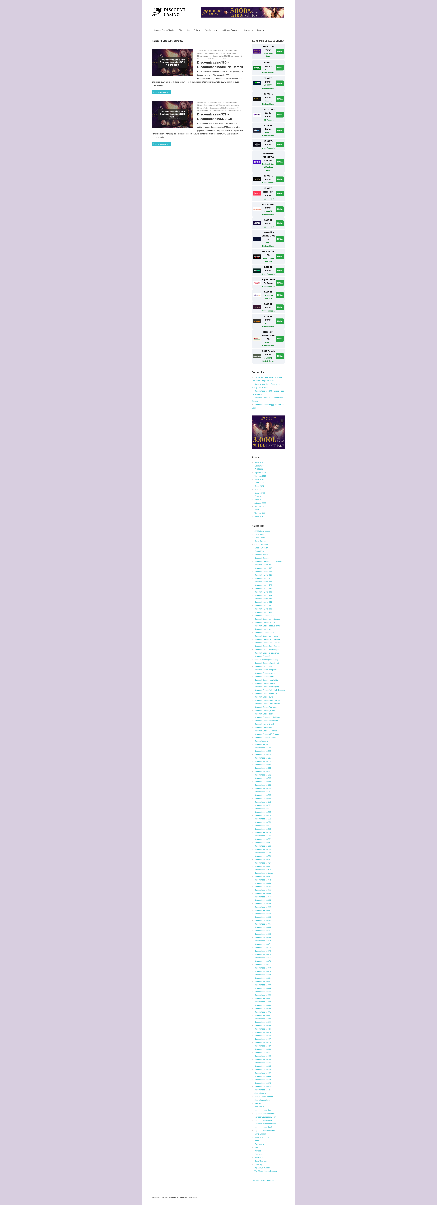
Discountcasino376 (262, 961)
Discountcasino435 (262, 1066)
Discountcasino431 (262, 1053)
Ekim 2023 (258, 466)
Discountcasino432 (262, 1056)
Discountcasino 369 (262, 798)
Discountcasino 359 (262, 765)
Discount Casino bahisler (265, 622)
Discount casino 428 (263, 582)
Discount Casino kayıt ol (264, 673)
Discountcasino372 (262, 948)
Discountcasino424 (262, 1029)
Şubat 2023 (259, 483)
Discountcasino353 (262, 883)
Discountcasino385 (262, 992)
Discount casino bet (262, 629)
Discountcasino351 (262, 876)
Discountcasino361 (262, 910)
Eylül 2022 (258, 500)
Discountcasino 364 (262, 782)
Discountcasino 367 (262, 792)
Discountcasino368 (262, 934)
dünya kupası (260, 1093)
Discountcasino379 (219, 111)
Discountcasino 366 (262, 788)
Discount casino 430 (263, 588)
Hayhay (257, 1103)
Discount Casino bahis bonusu (267, 619)
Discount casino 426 (263, 575)
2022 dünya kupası (262, 531)
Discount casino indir (263, 666)
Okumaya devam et (160, 92)
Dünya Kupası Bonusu (263, 1097)
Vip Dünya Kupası (262, 1168)
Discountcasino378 (217, 102)
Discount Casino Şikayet (227, 53)
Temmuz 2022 (260, 506)
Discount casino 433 (263, 592)
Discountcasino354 (262, 887)
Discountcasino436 (262, 1069)
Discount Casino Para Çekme (267, 700)
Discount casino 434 (263, 595)
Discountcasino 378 (217, 108)
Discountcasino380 (217, 50)
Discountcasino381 (204, 59)
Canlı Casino (259, 538)
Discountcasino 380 (204, 56)
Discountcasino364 (262, 920)
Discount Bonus (261, 555)
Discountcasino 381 (220, 56)
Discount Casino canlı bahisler (267, 639)
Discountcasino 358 (262, 761)
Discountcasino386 (262, 995)
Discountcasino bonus (263, 873)
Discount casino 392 (263, 568)
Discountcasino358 (262, 900)
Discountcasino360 (262, 907)
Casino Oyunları (261, 548)
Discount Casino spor (263, 714)
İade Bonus (259, 1107)
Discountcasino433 (262, 1059)
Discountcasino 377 (262, 826)
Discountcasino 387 (262, 859)
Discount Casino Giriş (188, 30)
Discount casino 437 (263, 605)
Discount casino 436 (263, 602)
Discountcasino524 (262, 1086)
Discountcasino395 (262, 1025)
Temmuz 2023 (260, 476)
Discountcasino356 (262, 893)
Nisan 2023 (259, 479)
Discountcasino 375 (262, 819)
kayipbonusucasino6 (263, 1127)
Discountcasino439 (262, 1080)
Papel (256, 1141)
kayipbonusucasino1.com (265, 1117)
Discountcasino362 (262, 914)
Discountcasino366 (262, 927)
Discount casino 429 (263, 585)
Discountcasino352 (262, 880)
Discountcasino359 (262, 903)
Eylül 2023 (258, 469)
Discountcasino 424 (262, 863)
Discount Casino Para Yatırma (267, 704)
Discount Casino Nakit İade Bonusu (269, 690)
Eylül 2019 (258, 517)
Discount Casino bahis (264, 616)
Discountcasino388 (262, 1002)
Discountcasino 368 (262, 795)
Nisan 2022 (259, 510)
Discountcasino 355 (262, 751)
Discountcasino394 (262, 1022)
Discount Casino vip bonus (265, 731)
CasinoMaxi (259, 551)
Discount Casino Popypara (265, 707)
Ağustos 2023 (260, 473)
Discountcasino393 (262, 1019)
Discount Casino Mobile (164, 30)
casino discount (261, 544)
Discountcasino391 (262, 1012)
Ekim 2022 (258, 496)
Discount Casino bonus (264, 632)
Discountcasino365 (262, 924)
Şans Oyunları (260, 1161)
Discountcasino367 (262, 931)
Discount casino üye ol (264, 724)
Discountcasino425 (262, 1032)
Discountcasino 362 (262, 775)
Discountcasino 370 (262, 802)
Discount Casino (231, 50)
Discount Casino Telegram (263, 1180)
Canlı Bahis (259, 534)
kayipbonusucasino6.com (265, 1130)
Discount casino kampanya (265, 670)
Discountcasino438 (262, 1076)
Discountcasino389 (262, 1005)
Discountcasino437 (262, 1073)
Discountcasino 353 (262, 744)
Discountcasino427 (262, 1039)
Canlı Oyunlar (260, 541)
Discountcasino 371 (262, 805)
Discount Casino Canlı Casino (267, 643)
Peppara (258, 1154)
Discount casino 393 (263, 572)
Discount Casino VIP (263, 727)
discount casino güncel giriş (266, 660)
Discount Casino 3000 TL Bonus (268, 561)
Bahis (259, 30)
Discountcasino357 (262, 897)
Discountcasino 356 (262, 754)
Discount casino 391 (263, 565)
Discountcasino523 (262, 1083)
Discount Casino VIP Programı (267, 734)
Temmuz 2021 (260, 513)
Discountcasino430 (262, 1049)
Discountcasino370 (262, 941)
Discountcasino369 (262, 937)
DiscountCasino (202, 108)
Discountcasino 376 (262, 822)
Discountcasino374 (262, 954)
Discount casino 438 (263, 609)
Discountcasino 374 (262, 815)
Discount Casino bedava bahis (267, 626)
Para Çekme (210, 30)
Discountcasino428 (262, 1042)
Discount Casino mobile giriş (266, 687)
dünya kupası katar (262, 1100)
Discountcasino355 (262, 890)
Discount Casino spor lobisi (266, 721)
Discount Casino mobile (264, 683)
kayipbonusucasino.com (264, 1114)
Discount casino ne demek (228, 105)
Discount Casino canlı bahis (266, 636)
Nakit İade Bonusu (229, 30)
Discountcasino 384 (262, 849)
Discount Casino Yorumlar (265, 737)
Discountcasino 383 (262, 846)
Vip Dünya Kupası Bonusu (265, 1171)
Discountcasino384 (262, 988)
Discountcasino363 (262, 917)
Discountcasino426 (262, 1036)
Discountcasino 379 (232, 108)
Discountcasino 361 (262, 771)
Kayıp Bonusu (260, 1134)
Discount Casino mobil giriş (266, 680)
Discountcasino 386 (262, 856)
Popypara (258, 1157)
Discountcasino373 (262, 951)
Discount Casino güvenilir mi (207, 53)
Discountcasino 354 (262, 748)
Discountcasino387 (262, 998)
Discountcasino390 (262, 1008)
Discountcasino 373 (262, 812)
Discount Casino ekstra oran (266, 653)
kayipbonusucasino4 (263, 1120)
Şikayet (247, 30)
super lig (258, 1164)
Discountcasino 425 (262, 866)
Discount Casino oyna (263, 697)
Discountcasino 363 (262, 778)
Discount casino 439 (263, 612)
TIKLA (280, 51)
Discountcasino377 (262, 964)
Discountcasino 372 (262, 809)
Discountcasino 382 (235, 56)
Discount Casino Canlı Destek (267, 646)
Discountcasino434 (262, 1063)
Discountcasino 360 (262, 768)
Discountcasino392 (262, 1015)
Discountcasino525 (262, 1090)
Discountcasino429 (262, 1046)
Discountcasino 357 (262, 758)
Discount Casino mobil (264, 677)
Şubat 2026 (259, 462)
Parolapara (259, 1144)
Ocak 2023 (259, 486)
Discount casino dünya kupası (267, 649)
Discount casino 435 (263, 599)
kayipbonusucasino (262, 1110)
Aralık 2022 (259, 489)
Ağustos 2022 (260, 503)
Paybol (257, 1147)
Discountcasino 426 (262, 870)
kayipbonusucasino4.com (265, 1124)
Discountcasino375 (262, 958)
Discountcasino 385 (262, 853)
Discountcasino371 (262, 944)
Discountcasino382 (219, 59)
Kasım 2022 (259, 493)
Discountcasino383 (262, 985)
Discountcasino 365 (262, 785)
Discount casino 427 (263, 578)
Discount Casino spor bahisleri (267, 717)
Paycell (257, 1151)
